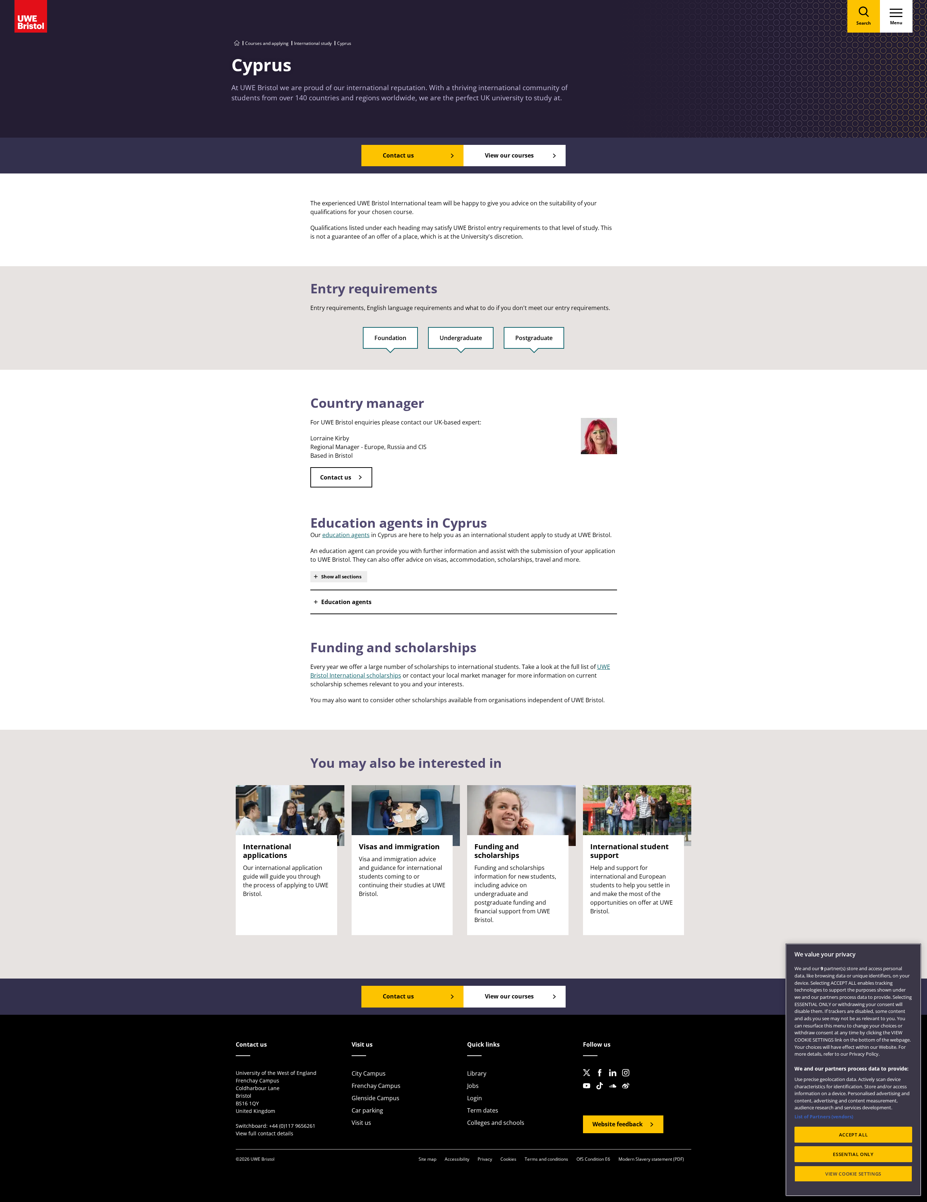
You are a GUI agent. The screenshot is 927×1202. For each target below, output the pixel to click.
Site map (427, 1159)
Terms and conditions (546, 1159)
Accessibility (457, 1159)
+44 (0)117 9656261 (292, 1125)
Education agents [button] (346, 602)
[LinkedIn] (615, 1078)
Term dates (482, 1110)
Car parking (367, 1110)
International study (313, 43)
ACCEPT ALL (853, 1134)
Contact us (335, 477)
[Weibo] (628, 1092)
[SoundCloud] (615, 1092)
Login (474, 1098)
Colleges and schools (495, 1123)
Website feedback (617, 1124)
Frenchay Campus (376, 1086)
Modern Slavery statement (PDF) (651, 1159)
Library (476, 1073)
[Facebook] (602, 1078)
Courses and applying (267, 43)
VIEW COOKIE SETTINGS (853, 1173)
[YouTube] (589, 1092)
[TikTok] (602, 1092)
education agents (346, 535)
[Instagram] (628, 1078)
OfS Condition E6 (593, 1159)
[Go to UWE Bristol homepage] (237, 43)
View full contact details (264, 1133)
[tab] (390, 341)
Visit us (361, 1123)
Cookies (508, 1159)
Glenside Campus (375, 1098)
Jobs (473, 1086)
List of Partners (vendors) (823, 1116)
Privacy (485, 1159)
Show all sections (341, 576)
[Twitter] (589, 1078)
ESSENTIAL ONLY (853, 1154)
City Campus (369, 1073)
